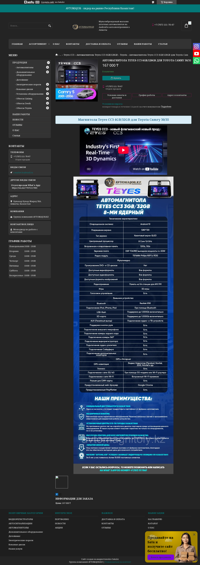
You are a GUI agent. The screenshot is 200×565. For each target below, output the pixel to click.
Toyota (123, 55)
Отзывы (122, 44)
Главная (17, 44)
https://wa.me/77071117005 (24, 188)
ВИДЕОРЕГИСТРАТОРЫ (21, 519)
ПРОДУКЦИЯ (19, 62)
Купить (117, 78)
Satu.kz (115, 559)
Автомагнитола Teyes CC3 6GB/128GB (97, 55)
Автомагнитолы (24, 67)
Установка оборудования (29, 93)
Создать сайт (47, 2)
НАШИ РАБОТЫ (21, 114)
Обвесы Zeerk (23, 103)
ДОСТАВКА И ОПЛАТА (113, 519)
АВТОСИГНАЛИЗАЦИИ (20, 523)
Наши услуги (15, 548)
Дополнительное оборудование (25, 73)
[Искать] (49, 26)
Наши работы (143, 44)
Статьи (163, 44)
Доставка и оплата (98, 44)
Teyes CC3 (69, 55)
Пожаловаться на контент (118, 562)
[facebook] (56, 494)
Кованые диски (24, 89)
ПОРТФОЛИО (62, 519)
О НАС (15, 130)
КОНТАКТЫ (108, 523)
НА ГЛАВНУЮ (155, 519)
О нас (56, 44)
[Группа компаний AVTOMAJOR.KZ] (82, 25)
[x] (60, 494)
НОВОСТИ (17, 119)
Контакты (72, 44)
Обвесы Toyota (24, 108)
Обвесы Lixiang (24, 98)
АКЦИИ (59, 527)
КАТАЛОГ (153, 523)
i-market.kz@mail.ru (23, 172)
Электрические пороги (28, 84)
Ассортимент (38, 44)
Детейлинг (22, 79)
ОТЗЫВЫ (17, 125)
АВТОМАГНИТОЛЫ (19, 527)
